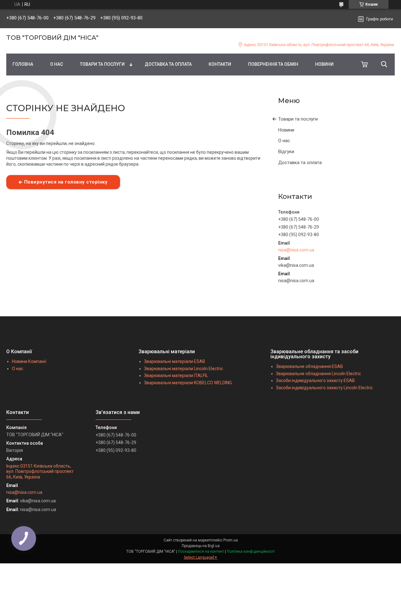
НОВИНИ (324, 64)
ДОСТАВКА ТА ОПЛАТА (168, 64)
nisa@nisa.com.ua (296, 249)
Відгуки (286, 151)
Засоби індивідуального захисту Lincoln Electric (324, 387)
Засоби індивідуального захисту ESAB (315, 380)
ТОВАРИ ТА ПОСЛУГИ (102, 64)
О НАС (56, 64)
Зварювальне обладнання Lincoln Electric (318, 373)
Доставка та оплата (300, 162)
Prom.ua (230, 540)
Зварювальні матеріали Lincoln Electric (183, 368)
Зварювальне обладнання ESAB (309, 366)
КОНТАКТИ (220, 64)
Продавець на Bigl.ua (201, 546)
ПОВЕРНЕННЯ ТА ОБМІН (273, 64)
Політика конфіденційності (251, 551)
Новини (286, 130)
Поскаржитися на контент (201, 551)
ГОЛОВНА (23, 64)
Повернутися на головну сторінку (66, 182)
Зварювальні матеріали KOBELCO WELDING (188, 382)
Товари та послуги (298, 119)
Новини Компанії (29, 361)
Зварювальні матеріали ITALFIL (176, 375)
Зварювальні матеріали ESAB (174, 361)
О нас (284, 140)
